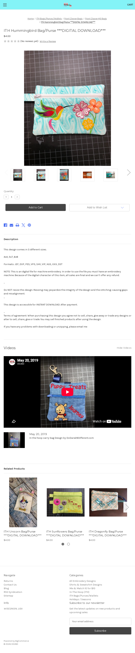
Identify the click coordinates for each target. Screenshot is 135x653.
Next (128, 172)
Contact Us (10, 584)
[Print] (17, 225)
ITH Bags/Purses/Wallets (83, 595)
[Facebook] (5, 225)
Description (11, 239)
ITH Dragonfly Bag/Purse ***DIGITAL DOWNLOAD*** (108, 533)
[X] (23, 225)
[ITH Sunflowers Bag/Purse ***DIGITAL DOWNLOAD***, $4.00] (66, 502)
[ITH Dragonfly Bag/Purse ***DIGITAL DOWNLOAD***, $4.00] (108, 502)
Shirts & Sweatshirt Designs (85, 584)
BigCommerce (22, 641)
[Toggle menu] (5, 5)
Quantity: (9, 191)
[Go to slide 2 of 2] (68, 544)
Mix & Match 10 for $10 (82, 588)
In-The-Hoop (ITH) (79, 592)
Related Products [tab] (14, 468)
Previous (6, 172)
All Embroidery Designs (82, 581)
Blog (6, 588)
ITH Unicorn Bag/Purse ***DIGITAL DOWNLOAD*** (23, 533)
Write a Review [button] (48, 41)
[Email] (11, 225)
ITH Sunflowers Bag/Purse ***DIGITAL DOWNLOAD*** (65, 533)
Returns (8, 581)
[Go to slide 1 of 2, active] (63, 544)
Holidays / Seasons (80, 599)
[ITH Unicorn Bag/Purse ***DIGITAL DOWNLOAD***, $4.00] (23, 502)
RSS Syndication (13, 592)
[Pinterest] (29, 225)
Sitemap (8, 595)
